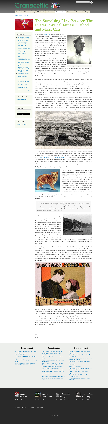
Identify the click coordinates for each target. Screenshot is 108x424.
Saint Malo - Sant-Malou (75, 366)
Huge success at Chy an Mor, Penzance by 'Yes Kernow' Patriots (80, 368)
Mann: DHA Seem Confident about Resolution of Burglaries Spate (80, 375)
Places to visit (79, 12)
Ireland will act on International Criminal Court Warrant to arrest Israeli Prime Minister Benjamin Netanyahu (24, 61)
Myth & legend (70, 12)
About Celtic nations (26, 12)
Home (17, 12)
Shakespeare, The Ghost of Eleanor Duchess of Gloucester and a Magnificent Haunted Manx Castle (53, 378)
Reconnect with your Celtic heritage (84, 399)
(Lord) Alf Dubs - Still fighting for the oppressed (78, 372)
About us (24, 407)
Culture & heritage (60, 12)
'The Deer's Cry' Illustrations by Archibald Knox (24, 44)
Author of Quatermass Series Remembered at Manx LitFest (53, 360)
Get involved (31, 407)
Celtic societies (50, 12)
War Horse (44, 375)
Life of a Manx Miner (47, 355)
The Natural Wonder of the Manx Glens (51, 353)
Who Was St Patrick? (22, 42)
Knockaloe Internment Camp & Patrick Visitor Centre (54, 157)
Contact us (17, 407)
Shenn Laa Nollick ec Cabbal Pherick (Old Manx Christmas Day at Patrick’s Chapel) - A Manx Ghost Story (53, 371)
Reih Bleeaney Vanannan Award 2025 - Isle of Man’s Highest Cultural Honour (23, 39)
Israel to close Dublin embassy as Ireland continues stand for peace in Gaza (24, 54)
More (29, 91)
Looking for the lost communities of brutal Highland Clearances (79, 352)
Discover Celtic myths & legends (63, 399)
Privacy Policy (39, 407)
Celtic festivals (40, 12)
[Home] (38, 5)
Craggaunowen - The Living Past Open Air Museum (79, 362)
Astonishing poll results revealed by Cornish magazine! (79, 378)
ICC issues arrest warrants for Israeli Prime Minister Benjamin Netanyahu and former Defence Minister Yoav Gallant (23, 69)
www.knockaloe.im (55, 320)
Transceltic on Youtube (21, 124)
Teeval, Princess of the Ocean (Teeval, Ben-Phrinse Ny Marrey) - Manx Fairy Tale (52, 364)
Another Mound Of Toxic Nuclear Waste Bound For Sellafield (80, 355)
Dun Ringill (72, 364)
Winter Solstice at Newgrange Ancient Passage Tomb (24, 48)
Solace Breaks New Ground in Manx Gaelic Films (52, 357)
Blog (34, 12)
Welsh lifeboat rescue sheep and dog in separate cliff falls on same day (80, 358)
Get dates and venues (20, 399)
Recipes (87, 12)
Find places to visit (39, 399)
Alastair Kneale (47, 34)
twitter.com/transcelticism (22, 111)
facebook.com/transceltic (21, 99)
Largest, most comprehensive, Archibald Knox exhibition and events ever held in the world (23, 82)
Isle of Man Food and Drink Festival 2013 (52, 351)
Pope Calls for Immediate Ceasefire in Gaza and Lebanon (23, 87)
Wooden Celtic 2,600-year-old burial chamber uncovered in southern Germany (23, 76)
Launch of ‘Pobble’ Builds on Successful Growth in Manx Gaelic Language (52, 367)
